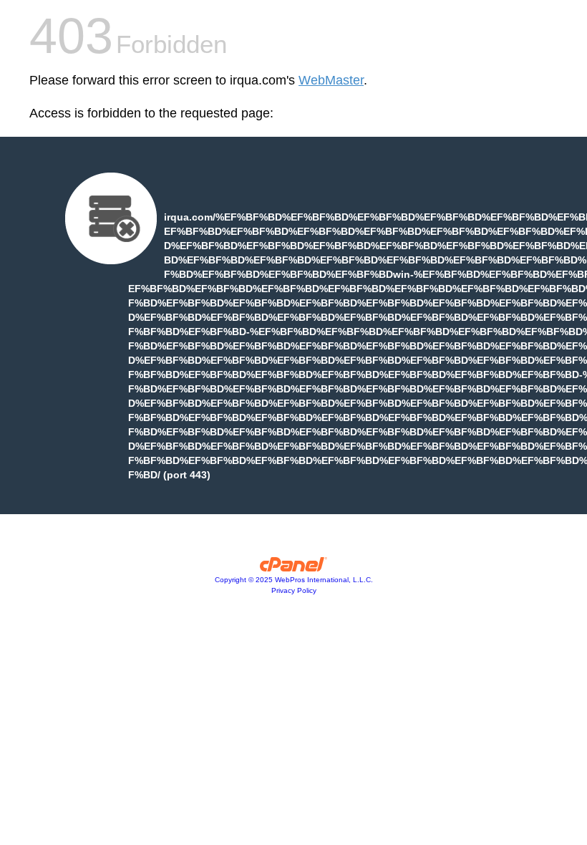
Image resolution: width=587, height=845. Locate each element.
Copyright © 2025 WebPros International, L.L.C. (294, 580)
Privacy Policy (293, 590)
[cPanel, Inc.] (294, 568)
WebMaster (331, 80)
